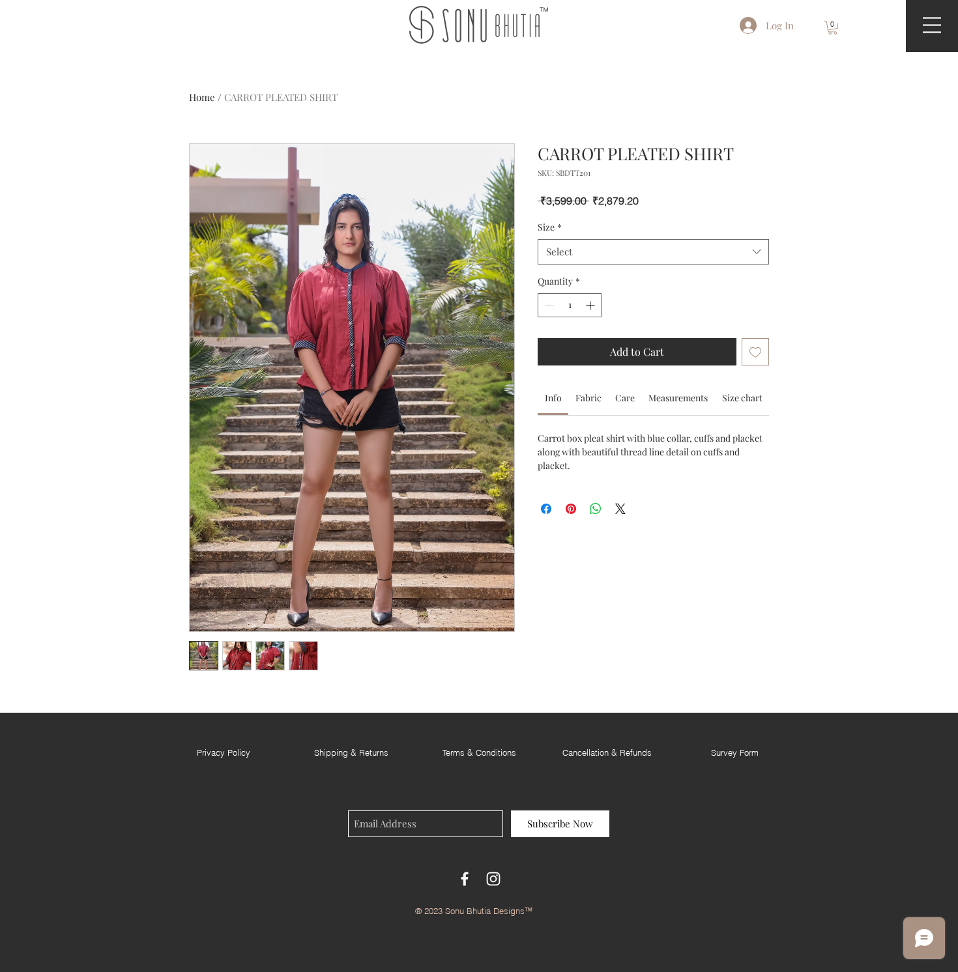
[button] (832, 28)
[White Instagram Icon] (493, 879)
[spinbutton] (569, 305)
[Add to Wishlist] (755, 351)
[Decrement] (548, 305)
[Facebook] (465, 879)
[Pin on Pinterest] (571, 509)
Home (202, 97)
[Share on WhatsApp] (595, 509)
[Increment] (591, 305)
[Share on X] (620, 509)
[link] (553, 398)
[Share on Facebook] (546, 509)
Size (550, 227)
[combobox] (653, 251)
